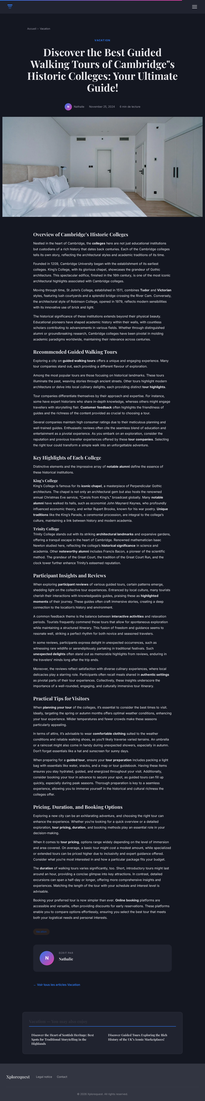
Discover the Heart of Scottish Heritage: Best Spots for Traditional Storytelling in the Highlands (62, 1039)
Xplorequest (18, 1076)
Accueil (31, 28)
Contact (62, 1076)
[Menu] (195, 7)
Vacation (45, 28)
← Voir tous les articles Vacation (56, 985)
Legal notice (44, 1076)
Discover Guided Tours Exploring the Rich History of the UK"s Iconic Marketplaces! (137, 1037)
